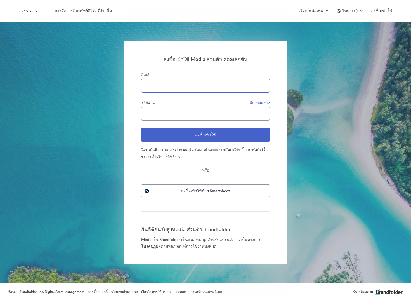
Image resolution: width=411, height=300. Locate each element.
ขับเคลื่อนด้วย (363, 291)
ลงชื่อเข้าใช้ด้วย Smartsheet (205, 191)
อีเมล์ (145, 74)
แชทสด (180, 291)
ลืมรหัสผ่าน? (260, 103)
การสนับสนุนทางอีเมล (206, 291)
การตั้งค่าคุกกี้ (98, 291)
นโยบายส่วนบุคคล (206, 149)
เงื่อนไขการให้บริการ (166, 156)
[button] (350, 11)
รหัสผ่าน (148, 102)
